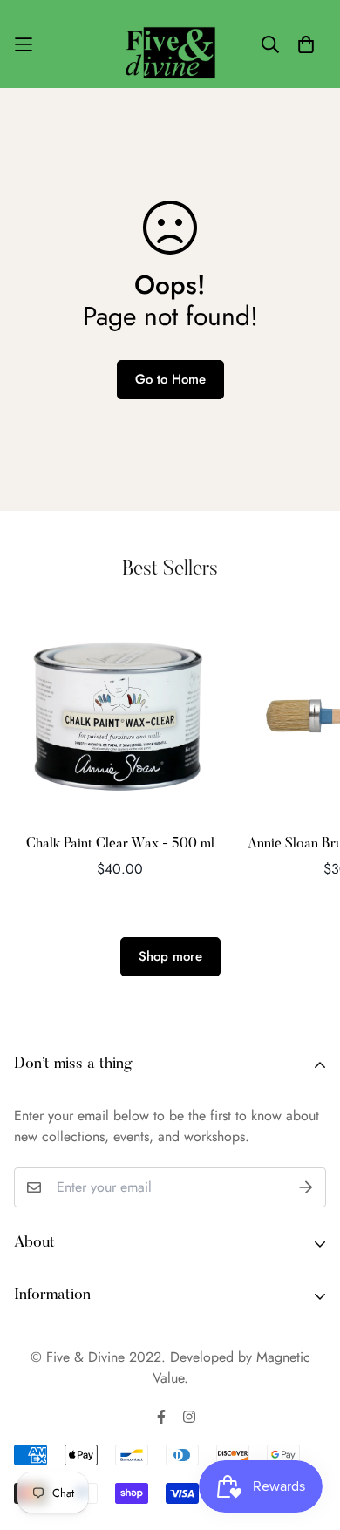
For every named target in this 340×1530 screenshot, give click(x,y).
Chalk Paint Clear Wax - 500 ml (120, 844)
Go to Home (170, 379)
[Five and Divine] (170, 44)
